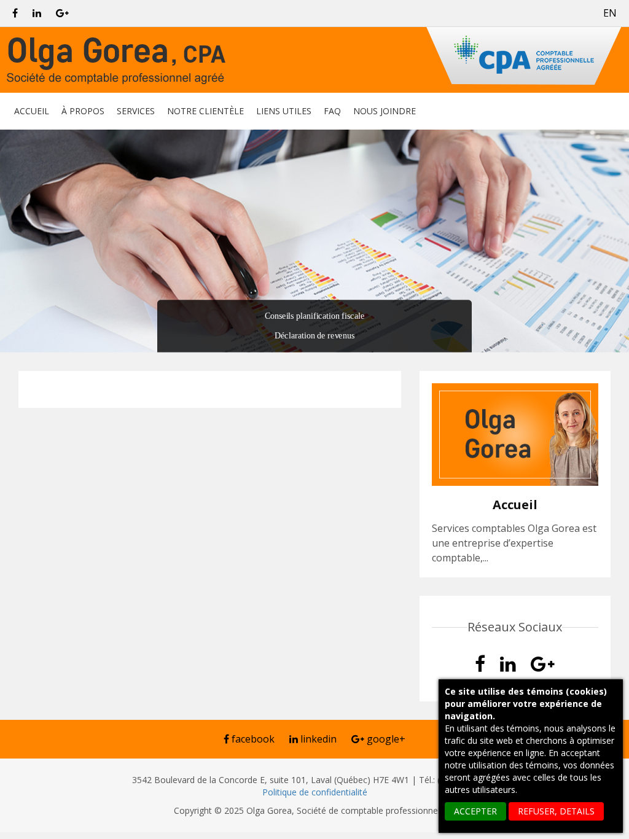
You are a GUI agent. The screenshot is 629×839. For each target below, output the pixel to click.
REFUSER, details (556, 811)
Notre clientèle (205, 112)
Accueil (31, 112)
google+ (384, 739)
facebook (252, 739)
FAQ (332, 112)
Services (136, 112)
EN (610, 13)
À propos (82, 112)
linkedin (317, 739)
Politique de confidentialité (314, 792)
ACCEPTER (475, 811)
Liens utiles (283, 112)
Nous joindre (384, 112)
